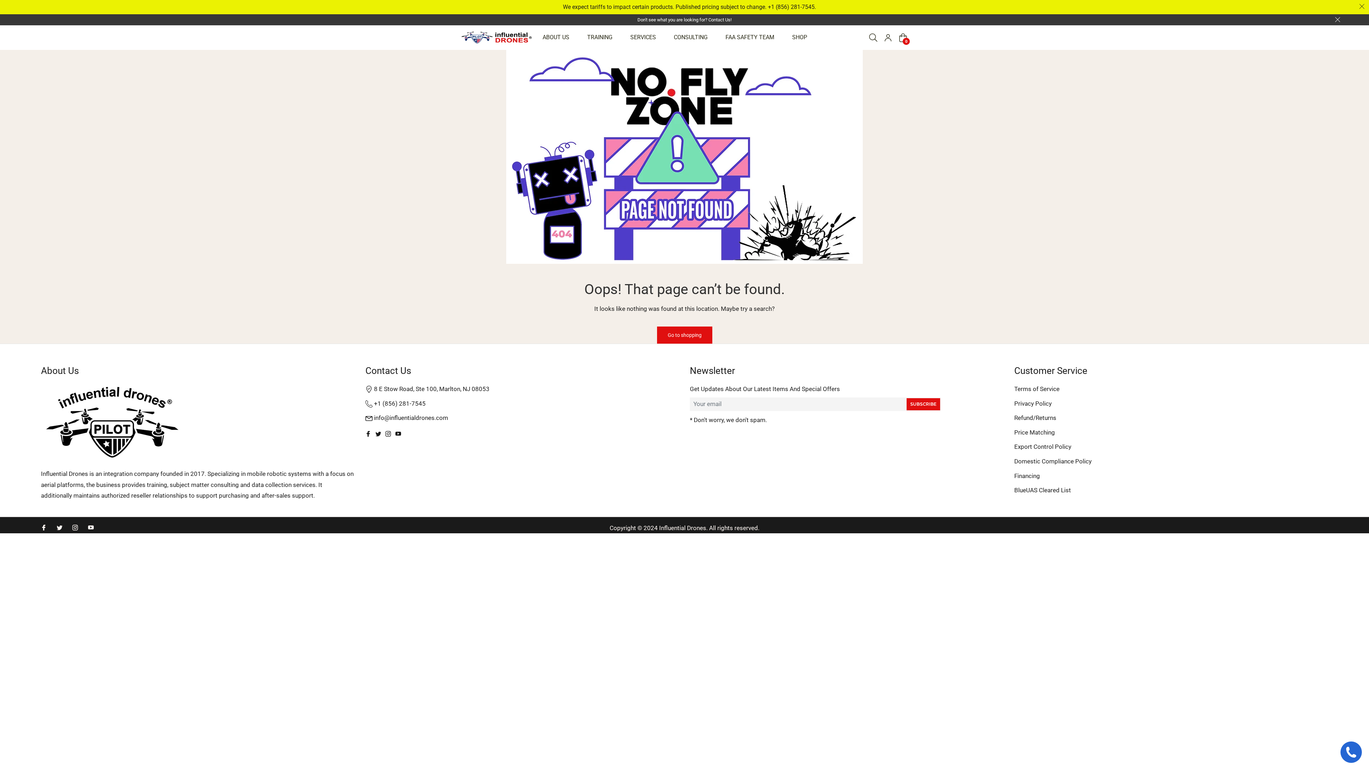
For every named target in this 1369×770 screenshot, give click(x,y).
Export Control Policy (1042, 446)
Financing (1027, 475)
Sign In (888, 38)
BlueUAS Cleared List (1042, 490)
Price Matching (1034, 432)
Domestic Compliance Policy (1053, 461)
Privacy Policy (1033, 403)
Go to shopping (685, 335)
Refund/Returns (1035, 417)
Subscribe (923, 404)
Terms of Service (1037, 388)
